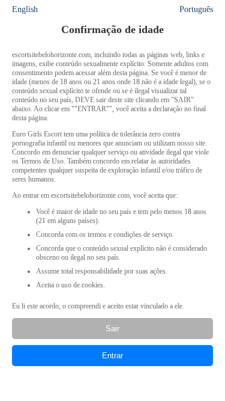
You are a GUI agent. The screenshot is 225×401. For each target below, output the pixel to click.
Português (196, 9)
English (25, 9)
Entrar (112, 355)
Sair (112, 328)
